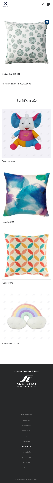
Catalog (26, 468)
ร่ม (27, 436)
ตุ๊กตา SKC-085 (8, 161)
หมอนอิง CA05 (8, 222)
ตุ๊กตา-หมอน (16, 83)
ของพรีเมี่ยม (26, 425)
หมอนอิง (27, 83)
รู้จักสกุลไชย (26, 457)
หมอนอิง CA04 (8, 283)
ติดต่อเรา (26, 463)
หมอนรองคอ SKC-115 (10, 343)
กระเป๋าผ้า (26, 420)
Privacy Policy (32, 479)
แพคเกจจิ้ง (26, 441)
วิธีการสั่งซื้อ (26, 452)
